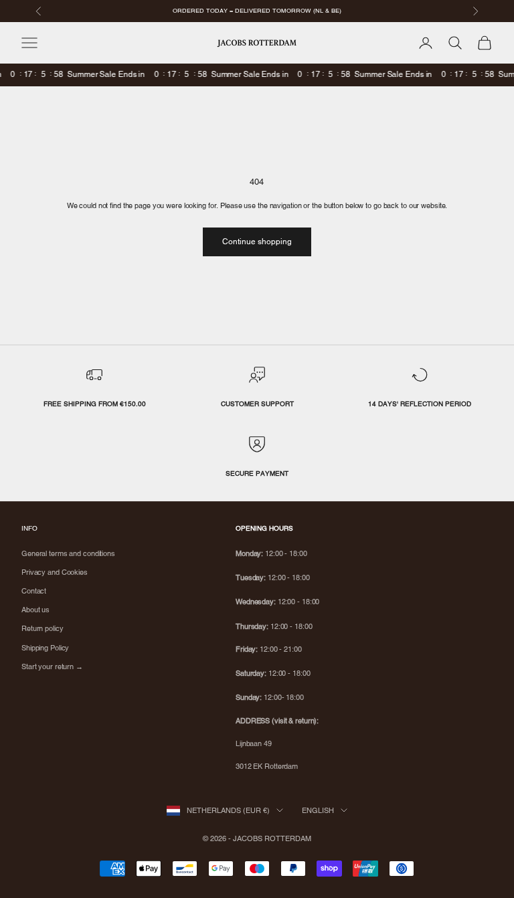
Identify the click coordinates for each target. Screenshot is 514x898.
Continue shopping (257, 241)
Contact (33, 591)
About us (35, 609)
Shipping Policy (45, 647)
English (318, 810)
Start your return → (52, 666)
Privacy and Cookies (54, 572)
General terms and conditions (68, 553)
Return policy (42, 628)
